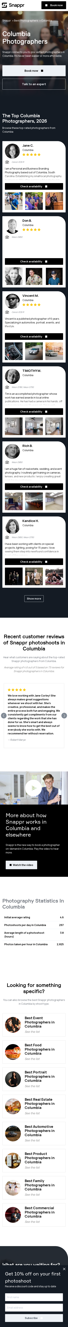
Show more (34, 598)
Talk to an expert (34, 84)
